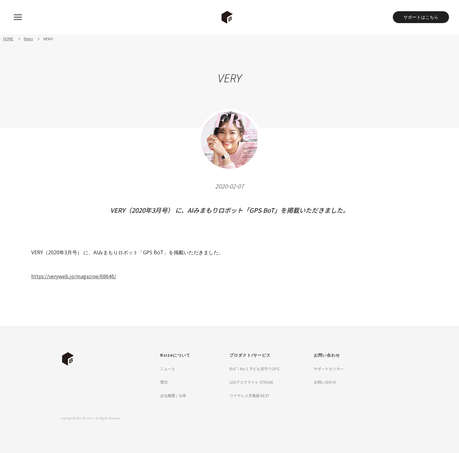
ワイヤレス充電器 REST (249, 395)
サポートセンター (329, 368)
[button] (17, 17)
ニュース (167, 368)
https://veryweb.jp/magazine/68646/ (73, 276)
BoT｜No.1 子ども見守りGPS (254, 368)
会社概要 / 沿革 (173, 395)
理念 (164, 382)
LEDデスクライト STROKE (252, 382)
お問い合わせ (325, 382)
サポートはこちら (421, 17)
